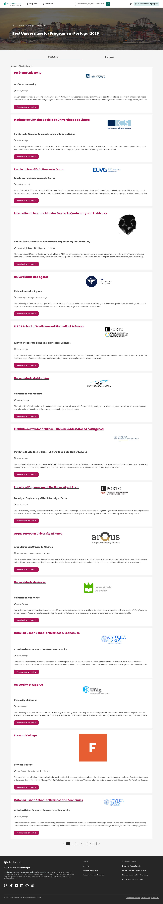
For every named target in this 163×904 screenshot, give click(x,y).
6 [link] (90, 844)
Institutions (53, 57)
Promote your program (91, 870)
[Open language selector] (131, 4)
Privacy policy (145, 898)
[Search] (108, 4)
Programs (33, 4)
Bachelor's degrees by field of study (135, 875)
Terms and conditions (133, 898)
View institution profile (26, 107)
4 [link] (81, 844)
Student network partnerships (93, 875)
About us (86, 866)
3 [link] (77, 844)
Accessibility (155, 898)
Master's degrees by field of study (134, 870)
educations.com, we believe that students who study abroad (27, 872)
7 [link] (94, 844)
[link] (41, 25)
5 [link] (85, 844)
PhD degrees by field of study (132, 879)
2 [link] (72, 844)
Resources (49, 4)
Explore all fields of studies (131, 866)
